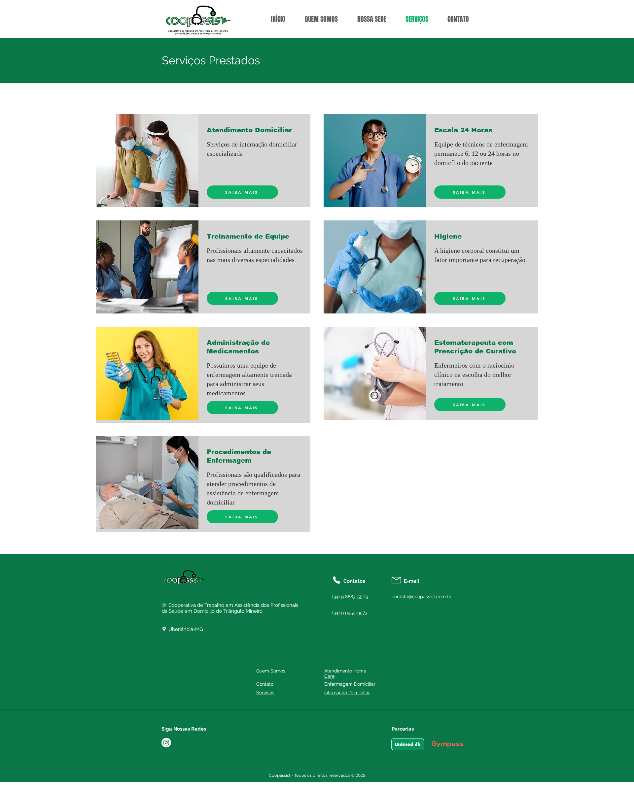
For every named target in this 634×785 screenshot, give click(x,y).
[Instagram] (166, 742)
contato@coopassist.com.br (421, 596)
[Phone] (336, 580)
